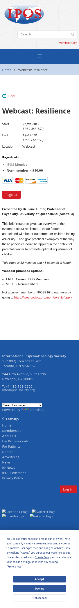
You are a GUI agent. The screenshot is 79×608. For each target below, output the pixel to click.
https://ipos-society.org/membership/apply (43, 297)
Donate (7, 451)
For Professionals (15, 441)
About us (9, 436)
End (5, 135)
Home (6, 70)
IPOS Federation (14, 473)
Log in (68, 489)
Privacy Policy (12, 478)
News (6, 462)
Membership (12, 430)
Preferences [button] (15, 566)
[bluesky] (41, 516)
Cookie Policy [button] (42, 557)
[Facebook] (17, 511)
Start (5, 124)
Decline (39, 588)
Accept (39, 579)
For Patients (11, 446)
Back (12, 95)
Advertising (10, 457)
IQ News (8, 467)
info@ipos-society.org (18, 390)
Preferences (40, 598)
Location (8, 146)
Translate (36, 409)
